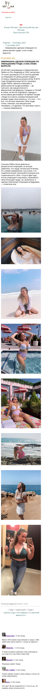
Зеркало (8, 17)
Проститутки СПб (21, 32)
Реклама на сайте (8, 12)
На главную (22, 612)
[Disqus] (21, 661)
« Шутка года (9, 612)
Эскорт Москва (11, 27)
